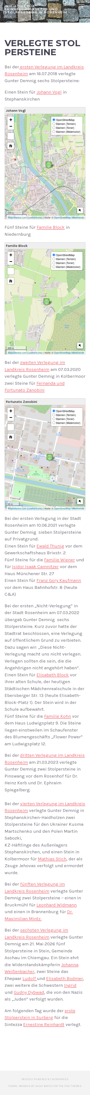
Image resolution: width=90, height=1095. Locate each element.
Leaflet (31, 217)
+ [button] (10, 119)
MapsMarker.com (17, 217)
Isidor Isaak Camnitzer (35, 566)
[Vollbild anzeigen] (10, 136)
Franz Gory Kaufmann (58, 580)
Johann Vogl (49, 92)
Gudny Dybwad (29, 992)
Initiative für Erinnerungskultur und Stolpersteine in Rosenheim (36, 9)
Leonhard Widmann (56, 904)
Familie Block (51, 227)
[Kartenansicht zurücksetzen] (10, 145)
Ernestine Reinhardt (43, 1024)
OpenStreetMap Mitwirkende (69, 217)
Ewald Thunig (50, 546)
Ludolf (29, 978)
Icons (39, 217)
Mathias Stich (52, 858)
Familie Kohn (57, 716)
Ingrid (70, 985)
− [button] (10, 126)
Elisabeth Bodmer (64, 978)
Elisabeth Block (52, 674)
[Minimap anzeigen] (80, 210)
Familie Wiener (59, 559)
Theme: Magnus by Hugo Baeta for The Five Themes (44, 1086)
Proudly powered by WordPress (45, 1079)
